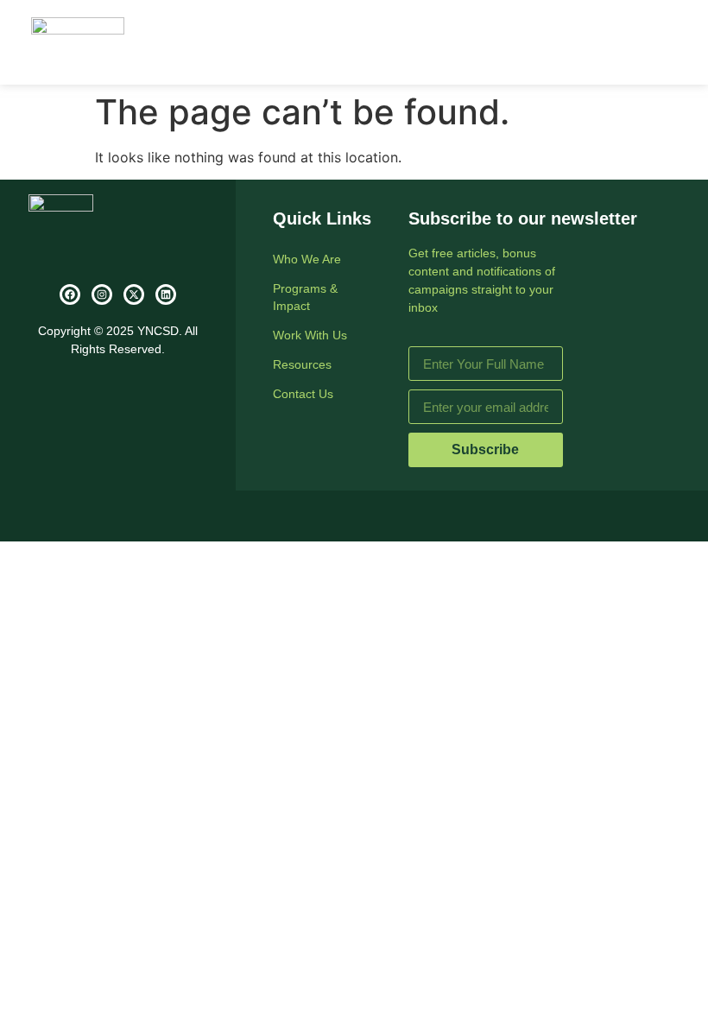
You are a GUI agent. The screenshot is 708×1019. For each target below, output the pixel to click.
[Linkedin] (165, 294)
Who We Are (307, 259)
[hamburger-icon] (657, 42)
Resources (302, 364)
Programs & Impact (305, 297)
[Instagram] (102, 294)
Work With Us (310, 335)
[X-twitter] (133, 294)
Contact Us (303, 394)
